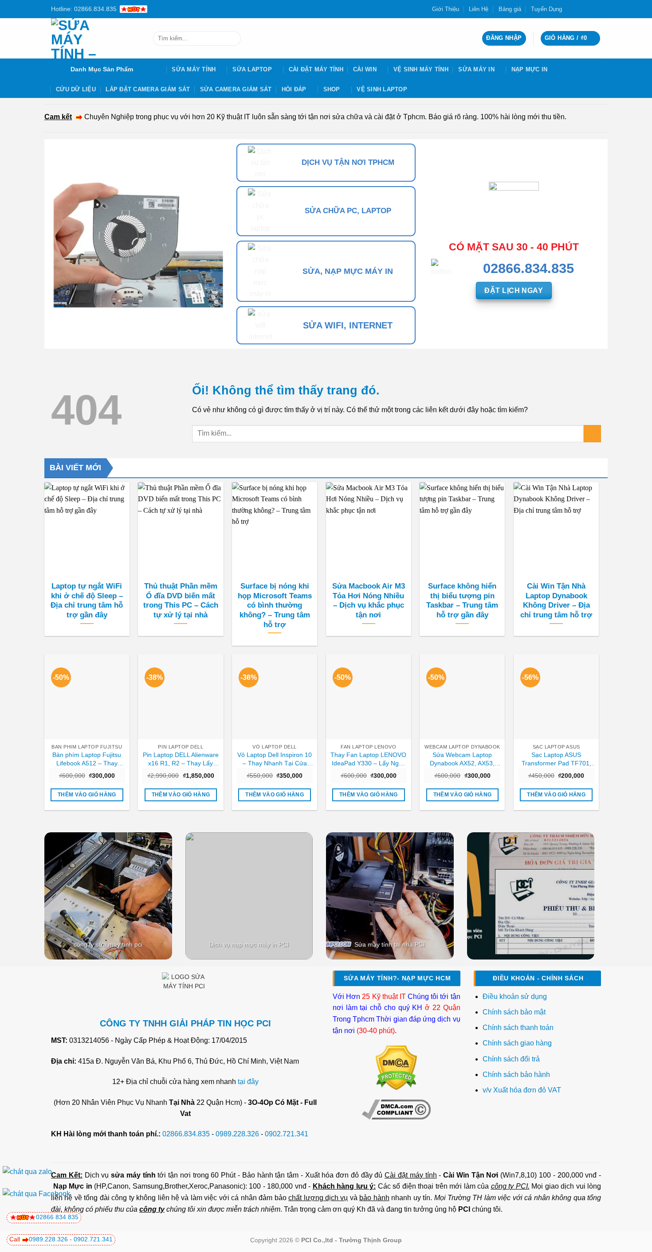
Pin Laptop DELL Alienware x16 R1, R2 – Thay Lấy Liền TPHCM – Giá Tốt (181, 759)
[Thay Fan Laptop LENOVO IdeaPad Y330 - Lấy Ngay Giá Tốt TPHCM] (368, 696)
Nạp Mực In (529, 69)
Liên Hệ (478, 9)
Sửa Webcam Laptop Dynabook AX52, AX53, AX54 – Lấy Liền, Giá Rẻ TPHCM (462, 759)
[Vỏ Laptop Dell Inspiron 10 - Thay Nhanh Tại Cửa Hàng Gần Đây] (274, 696)
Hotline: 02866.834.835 (84, 8)
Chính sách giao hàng (517, 1043)
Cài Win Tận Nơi (470, 1175)
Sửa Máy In (476, 69)
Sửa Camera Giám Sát (236, 89)
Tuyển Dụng (546, 9)
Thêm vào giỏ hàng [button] (87, 794)
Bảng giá (510, 9)
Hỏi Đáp (294, 89)
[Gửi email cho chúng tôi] (588, 9)
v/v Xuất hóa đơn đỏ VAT (522, 1090)
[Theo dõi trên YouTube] (596, 9)
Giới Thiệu (445, 9)
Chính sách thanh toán (518, 1027)
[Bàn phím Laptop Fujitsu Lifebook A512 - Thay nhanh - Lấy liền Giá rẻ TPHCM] (87, 696)
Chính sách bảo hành (516, 1074)
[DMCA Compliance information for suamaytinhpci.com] (396, 1108)
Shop (331, 89)
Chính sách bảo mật (514, 1012)
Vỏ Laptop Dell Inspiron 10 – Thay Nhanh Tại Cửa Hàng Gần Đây (274, 759)
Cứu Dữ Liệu (76, 89)
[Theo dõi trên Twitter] (579, 9)
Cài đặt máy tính (410, 1175)
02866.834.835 (186, 1134)
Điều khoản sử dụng (515, 996)
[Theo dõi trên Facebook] (571, 9)
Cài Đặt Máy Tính (316, 69)
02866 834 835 (57, 1217)
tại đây (248, 1081)
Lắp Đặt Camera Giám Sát (148, 89)
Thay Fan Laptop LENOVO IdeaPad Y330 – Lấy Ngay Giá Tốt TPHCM (368, 759)
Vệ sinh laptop (382, 89)
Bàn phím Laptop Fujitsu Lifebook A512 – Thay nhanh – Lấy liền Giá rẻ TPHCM (86, 759)
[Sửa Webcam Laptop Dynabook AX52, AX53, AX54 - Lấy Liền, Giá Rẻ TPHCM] (462, 696)
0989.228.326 (237, 1134)
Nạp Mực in (72, 1186)
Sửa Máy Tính (194, 69)
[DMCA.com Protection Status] (396, 1067)
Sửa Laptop (252, 69)
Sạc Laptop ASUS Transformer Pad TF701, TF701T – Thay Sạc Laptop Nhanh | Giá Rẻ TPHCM (556, 759)
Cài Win (365, 69)
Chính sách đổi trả (512, 1059)
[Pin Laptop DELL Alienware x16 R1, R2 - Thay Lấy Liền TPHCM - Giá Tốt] (180, 696)
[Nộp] (232, 38)
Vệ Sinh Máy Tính (420, 69)
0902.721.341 (286, 1134)
